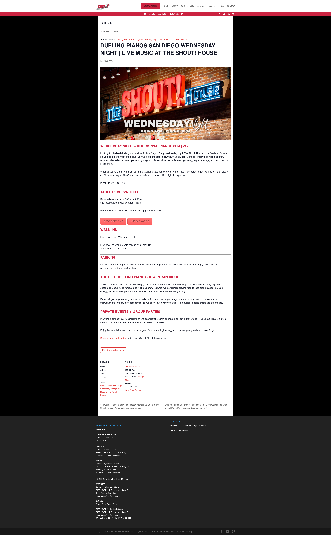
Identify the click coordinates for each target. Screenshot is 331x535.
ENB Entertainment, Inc (122, 531)
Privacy (174, 531)
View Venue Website (133, 390)
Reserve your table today (113, 338)
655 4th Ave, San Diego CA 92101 (155, 14)
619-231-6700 (182, 430)
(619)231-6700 (179, 14)
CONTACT (231, 6)
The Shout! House (132, 366)
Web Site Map (186, 531)
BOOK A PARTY (187, 6)
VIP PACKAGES (140, 221)
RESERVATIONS (150, 6)
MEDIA (221, 6)
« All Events (106, 22)
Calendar (201, 6)
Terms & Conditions (159, 531)
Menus (212, 6)
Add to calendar (114, 350)
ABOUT (175, 6)
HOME (165, 6)
